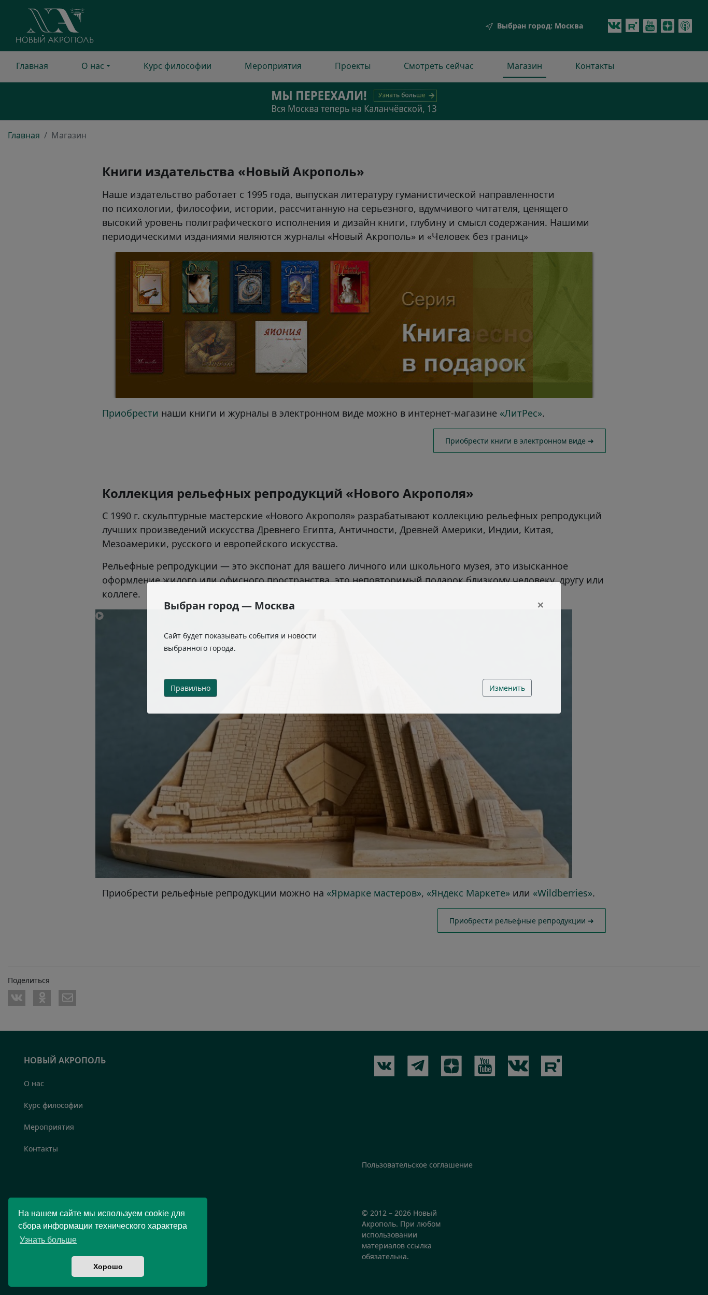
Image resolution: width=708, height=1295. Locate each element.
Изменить (507, 688)
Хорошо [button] (108, 1266)
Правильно (190, 688)
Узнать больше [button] (48, 1239)
